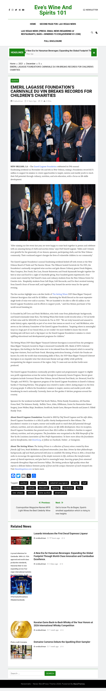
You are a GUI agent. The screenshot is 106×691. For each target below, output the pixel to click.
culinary (31, 488)
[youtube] (23, 10)
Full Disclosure (53, 41)
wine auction (45, 493)
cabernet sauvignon (59, 483)
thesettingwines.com (23, 469)
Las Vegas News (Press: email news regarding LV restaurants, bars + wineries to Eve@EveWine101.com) (51, 32)
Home (33, 24)
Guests (15, 80)
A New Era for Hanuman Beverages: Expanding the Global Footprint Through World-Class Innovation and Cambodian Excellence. (64, 556)
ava (33, 483)
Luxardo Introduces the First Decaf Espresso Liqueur (61, 533)
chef (84, 483)
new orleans (17, 493)
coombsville (17, 488)
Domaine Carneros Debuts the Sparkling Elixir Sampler (62, 642)
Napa (79, 488)
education (43, 488)
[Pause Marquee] (94, 52)
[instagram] (12, 10)
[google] (19, 10)
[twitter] (16, 10)
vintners (31, 493)
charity (75, 483)
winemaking (60, 493)
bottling (42, 483)
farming (55, 488)
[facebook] (9, 10)
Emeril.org (36, 440)
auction (23, 483)
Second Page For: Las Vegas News (58, 24)
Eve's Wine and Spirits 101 (53, 10)
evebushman (18, 101)
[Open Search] (92, 32)
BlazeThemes (79, 684)
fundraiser (68, 488)
